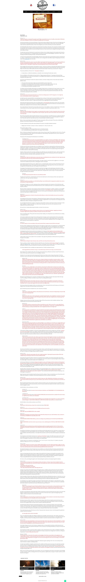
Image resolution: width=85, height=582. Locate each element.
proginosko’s (27, 58)
